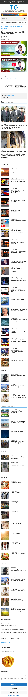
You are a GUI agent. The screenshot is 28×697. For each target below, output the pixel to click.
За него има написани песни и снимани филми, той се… (18, 464)
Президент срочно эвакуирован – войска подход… (16, 171)
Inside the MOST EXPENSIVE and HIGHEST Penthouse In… (18, 422)
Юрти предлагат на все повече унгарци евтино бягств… (17, 433)
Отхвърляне (14, 688)
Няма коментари (4, 37)
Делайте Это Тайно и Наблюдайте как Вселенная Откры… (18, 290)
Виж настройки (14, 692)
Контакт (5, 1)
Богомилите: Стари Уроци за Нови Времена (18, 457)
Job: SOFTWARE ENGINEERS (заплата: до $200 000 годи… (18, 396)
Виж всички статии (10, 95)
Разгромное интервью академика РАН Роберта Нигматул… (17, 242)
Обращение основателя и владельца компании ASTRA (18, 600)
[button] (26, 676)
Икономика (10, 26)
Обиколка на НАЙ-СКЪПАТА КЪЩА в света (18, 411)
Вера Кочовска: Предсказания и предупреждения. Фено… (19, 310)
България (4, 26)
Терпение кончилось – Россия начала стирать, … (19, 320)
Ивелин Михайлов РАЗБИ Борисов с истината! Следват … (18, 341)
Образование (18, 26)
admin (5, 36)
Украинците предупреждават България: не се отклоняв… (18, 221)
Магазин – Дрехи (15, 543)
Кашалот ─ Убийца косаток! (18, 299)
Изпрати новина (20, 1)
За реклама (14, 1)
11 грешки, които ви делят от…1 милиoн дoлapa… (18, 610)
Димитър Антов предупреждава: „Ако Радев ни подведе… (18, 331)
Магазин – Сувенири (16, 523)
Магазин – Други (15, 492)
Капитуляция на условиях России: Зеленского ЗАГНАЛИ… (17, 191)
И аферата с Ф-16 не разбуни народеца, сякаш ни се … (18, 262)
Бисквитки (10, 695)
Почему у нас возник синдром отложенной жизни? (19, 252)
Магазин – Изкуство (16, 503)
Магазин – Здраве (15, 533)
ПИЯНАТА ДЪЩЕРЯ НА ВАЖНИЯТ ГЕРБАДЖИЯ (17, 231)
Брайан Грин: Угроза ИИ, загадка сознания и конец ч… (18, 279)
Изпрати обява (7, 2)
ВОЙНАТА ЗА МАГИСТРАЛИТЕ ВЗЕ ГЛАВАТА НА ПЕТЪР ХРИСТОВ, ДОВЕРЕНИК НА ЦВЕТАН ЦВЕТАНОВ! (14, 127)
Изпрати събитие (13, 2)
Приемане (14, 684)
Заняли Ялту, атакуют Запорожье (16, 211)
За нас (9, 1)
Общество (4, 28)
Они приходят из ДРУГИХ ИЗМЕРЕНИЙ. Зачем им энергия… (17, 351)
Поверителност (16, 695)
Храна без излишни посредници (16, 483)
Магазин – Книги (15, 513)
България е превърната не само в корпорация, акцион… (18, 376)
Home (2, 22)
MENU (5, 19)
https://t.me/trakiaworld (13, 79)
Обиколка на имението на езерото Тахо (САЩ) (17, 442)
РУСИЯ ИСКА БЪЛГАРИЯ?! (17, 360)
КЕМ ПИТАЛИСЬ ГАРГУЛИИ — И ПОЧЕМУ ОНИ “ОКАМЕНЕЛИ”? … (19, 181)
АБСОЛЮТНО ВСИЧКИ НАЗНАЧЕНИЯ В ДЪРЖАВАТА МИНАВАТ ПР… (18, 270)
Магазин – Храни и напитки (18, 553)
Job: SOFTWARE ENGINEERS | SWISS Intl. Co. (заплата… (18, 386)
